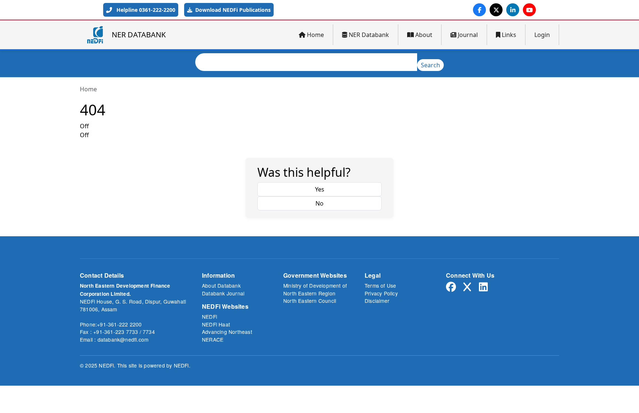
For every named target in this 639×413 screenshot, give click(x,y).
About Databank (221, 285)
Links (509, 35)
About (423, 35)
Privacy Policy (381, 293)
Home (315, 35)
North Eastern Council (309, 300)
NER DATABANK (139, 35)
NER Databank (369, 35)
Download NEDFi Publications (232, 9)
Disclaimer (377, 300)
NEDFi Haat (216, 324)
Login (542, 35)
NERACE (212, 339)
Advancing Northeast (227, 331)
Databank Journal (223, 293)
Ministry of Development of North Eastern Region (315, 289)
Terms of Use (380, 285)
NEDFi (209, 316)
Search (430, 65)
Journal (468, 35)
